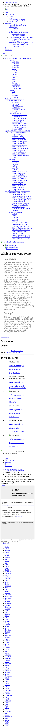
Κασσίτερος (16, 85)
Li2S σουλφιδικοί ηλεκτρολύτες (22, 228)
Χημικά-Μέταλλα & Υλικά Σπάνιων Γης (21, 37)
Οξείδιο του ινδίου (18, 146)
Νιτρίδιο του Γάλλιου (19, 127)
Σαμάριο (15, 164)
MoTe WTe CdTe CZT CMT (21, 238)
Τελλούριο (15, 86)
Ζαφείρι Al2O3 (17, 129)
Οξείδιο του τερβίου (18, 185)
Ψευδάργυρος (16, 88)
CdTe (14, 93)
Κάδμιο (14, 70)
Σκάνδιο (15, 166)
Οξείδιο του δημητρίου (19, 171)
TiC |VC (15, 221)
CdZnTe (15, 95)
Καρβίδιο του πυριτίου (19, 125)
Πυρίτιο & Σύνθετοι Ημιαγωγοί (18, 32)
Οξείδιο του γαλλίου (18, 143)
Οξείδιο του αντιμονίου (19, 139)
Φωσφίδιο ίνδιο (17, 122)
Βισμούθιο (15, 67)
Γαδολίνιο (15, 161)
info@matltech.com (11, 2)
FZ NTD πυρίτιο (17, 106)
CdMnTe (15, 97)
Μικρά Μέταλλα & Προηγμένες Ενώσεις (21, 43)
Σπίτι (6, 12)
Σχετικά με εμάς (10, 14)
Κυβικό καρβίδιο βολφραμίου (21, 208)
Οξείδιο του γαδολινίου (19, 177)
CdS (13, 92)
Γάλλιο (14, 74)
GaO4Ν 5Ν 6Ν (14, 373)
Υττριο (14, 169)
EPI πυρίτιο (16, 108)
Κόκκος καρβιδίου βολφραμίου (22, 200)
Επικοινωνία (8, 50)
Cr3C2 (14, 214)
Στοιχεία (15, 28)
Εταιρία (11, 16)
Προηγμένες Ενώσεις (19, 46)
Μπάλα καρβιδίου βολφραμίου (22, 196)
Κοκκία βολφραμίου (18, 201)
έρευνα (3, 485)
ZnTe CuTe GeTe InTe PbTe (21, 237)
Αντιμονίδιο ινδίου (18, 120)
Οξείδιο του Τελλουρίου (20, 148)
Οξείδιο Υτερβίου (18, 187)
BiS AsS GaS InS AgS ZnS (20, 226)
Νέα (6, 48)
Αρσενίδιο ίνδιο (17, 116)
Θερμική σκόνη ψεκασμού (20, 203)
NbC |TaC (15, 217)
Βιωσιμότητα (13, 21)
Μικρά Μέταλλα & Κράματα (21, 44)
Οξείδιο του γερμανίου (19, 145)
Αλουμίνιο (15, 63)
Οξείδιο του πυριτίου (18, 150)
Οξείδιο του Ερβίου (18, 175)
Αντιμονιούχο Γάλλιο (19, 118)
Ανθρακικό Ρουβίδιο (18, 138)
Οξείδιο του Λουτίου (18, 182)
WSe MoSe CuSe (17, 233)
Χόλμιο (14, 162)
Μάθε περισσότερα (16, 366)
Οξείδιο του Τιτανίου (18, 154)
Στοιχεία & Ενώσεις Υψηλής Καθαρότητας (18, 58)
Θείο (13, 81)
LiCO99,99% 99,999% (16, 431)
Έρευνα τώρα (5, 337)
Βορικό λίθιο (16, 134)
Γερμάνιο (15, 76)
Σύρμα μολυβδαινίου (18, 194)
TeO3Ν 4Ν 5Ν (14, 446)
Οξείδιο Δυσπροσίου (18, 173)
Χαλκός (14, 72)
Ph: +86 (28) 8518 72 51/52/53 (14, 471)
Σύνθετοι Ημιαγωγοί (18, 35)
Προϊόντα (8, 23)
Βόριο (14, 69)
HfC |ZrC (15, 219)
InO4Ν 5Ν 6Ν (14, 417)
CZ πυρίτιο (15, 102)
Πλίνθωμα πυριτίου (18, 109)
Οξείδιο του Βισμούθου (19, 141)
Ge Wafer (15, 111)
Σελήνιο (14, 83)
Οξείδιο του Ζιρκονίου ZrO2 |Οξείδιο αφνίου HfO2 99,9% (18, 387)
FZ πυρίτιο (15, 104)
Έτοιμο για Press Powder (20, 205)
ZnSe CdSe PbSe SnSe (19, 231)
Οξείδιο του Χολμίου (19, 178)
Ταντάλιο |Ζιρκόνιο (18, 210)
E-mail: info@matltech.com (13, 469)
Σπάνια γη (15, 41)
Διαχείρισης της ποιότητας (17, 20)
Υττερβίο (15, 168)
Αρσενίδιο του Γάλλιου (19, 115)
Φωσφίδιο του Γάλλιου (19, 123)
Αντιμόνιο (15, 62)
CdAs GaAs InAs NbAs (20, 223)
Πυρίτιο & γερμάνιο (18, 34)
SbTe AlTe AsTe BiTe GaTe (21, 235)
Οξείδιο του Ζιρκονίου (19, 152)
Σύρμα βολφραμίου (18, 207)
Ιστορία (11, 18)
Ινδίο (14, 78)
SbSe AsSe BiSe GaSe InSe (21, 230)
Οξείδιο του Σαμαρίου (19, 184)
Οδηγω (14, 79)
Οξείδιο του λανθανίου (19, 180)
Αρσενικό (15, 65)
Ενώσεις (15, 30)
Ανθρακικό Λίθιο (17, 136)
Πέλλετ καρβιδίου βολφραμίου (22, 198)
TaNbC (14, 215)
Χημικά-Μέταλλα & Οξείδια (21, 39)
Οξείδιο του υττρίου (18, 189)
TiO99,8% (12, 402)
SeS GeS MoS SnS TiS (19, 224)
